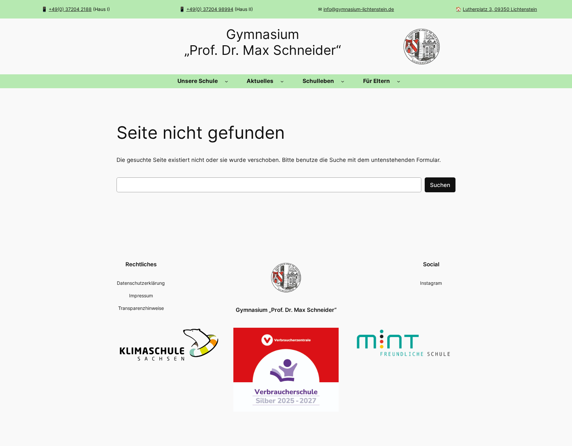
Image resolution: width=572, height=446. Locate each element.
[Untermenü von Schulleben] (342, 81)
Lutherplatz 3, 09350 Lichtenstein (500, 9)
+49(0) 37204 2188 (70, 9)
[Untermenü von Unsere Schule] (226, 81)
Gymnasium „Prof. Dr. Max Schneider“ (286, 310)
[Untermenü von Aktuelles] (282, 81)
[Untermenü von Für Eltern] (398, 81)
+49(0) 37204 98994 (209, 9)
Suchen (440, 185)
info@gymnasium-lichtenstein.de (358, 9)
